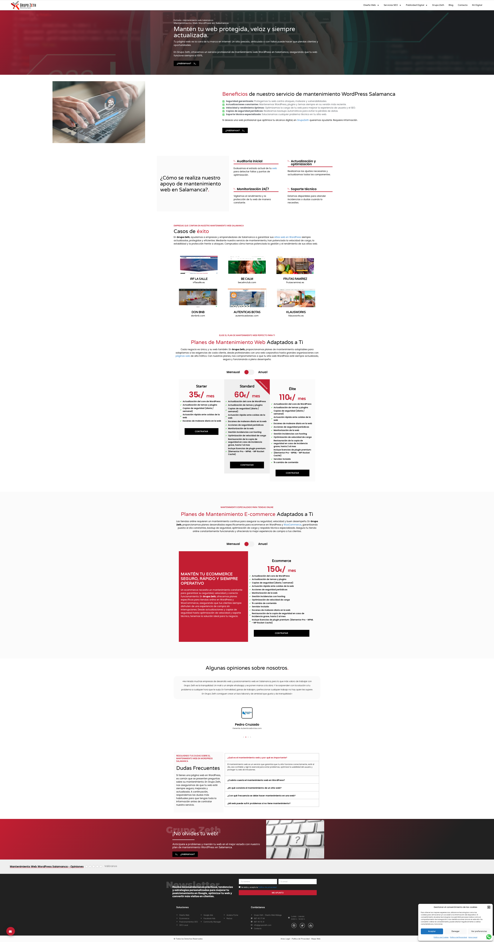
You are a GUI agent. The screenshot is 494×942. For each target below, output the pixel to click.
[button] (489, 907)
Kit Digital (477, 5)
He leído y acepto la (259, 887)
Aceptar (432, 931)
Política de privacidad (267, 887)
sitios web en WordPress (287, 237)
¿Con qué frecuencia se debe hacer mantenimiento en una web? (261, 795)
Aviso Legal (472, 937)
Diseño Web (369, 5)
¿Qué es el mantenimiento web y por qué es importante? (257, 757)
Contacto (462, 5)
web (274, 168)
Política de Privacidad (458, 937)
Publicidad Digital (415, 5)
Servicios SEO (391, 5)
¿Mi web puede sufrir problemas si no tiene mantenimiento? (258, 803)
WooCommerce (292, 524)
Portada (177, 20)
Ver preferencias (479, 931)
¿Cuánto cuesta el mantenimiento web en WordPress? (256, 780)
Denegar (456, 931)
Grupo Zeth (438, 5)
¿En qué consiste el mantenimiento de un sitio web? (254, 787)
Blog (451, 5)
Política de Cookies (441, 937)
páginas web (183, 356)
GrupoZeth (303, 120)
